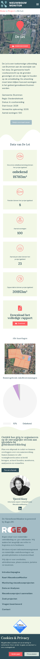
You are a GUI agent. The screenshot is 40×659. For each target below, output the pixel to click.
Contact (6, 609)
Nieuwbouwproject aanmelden (17, 593)
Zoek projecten (9, 598)
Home (3, 11)
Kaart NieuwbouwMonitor (14, 577)
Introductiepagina (11, 572)
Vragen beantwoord (12, 604)
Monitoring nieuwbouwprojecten (18, 582)
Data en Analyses (10, 588)
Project (11, 11)
